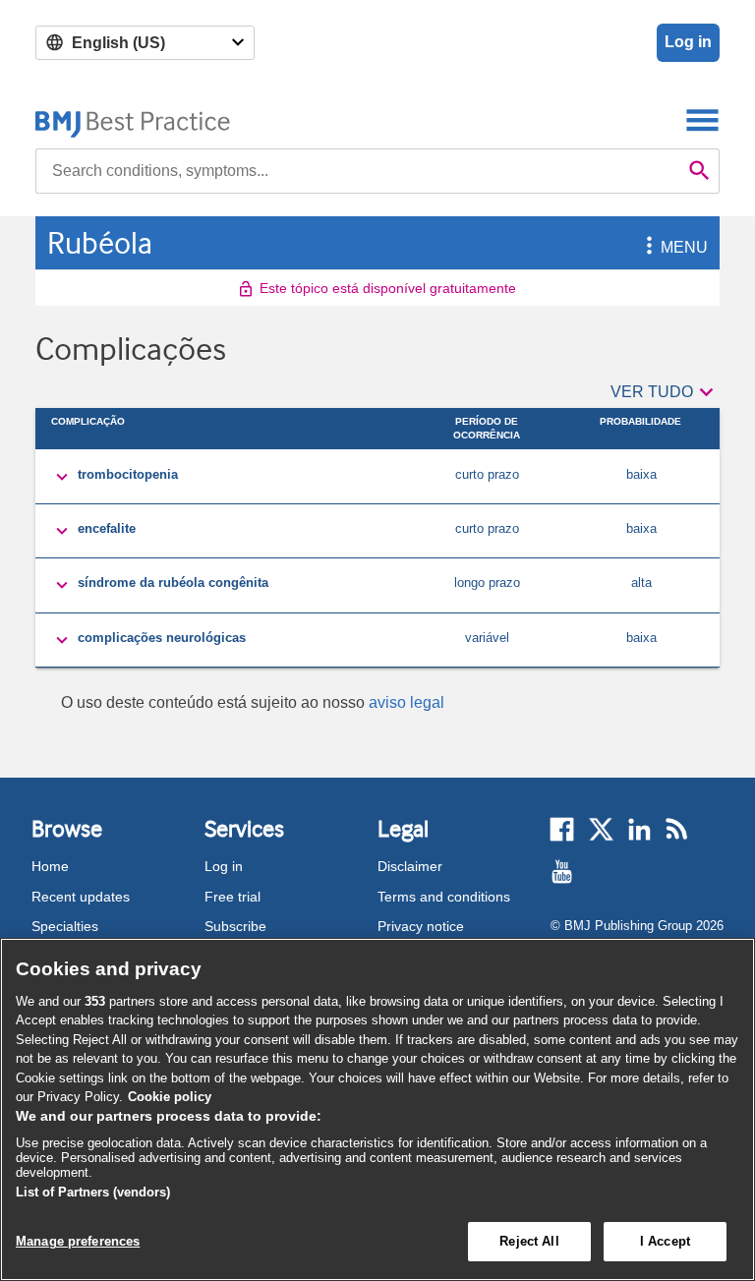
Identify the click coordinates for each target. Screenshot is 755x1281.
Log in (688, 41)
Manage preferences (78, 1241)
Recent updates (80, 896)
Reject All (528, 1241)
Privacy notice (421, 926)
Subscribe (235, 926)
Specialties (64, 926)
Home (50, 866)
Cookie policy (169, 1096)
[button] (646, 247)
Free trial (232, 896)
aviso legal (406, 702)
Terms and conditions (444, 896)
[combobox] (357, 171)
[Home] (133, 119)
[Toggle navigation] (702, 119)
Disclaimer (410, 866)
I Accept (665, 1241)
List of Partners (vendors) (93, 1192)
